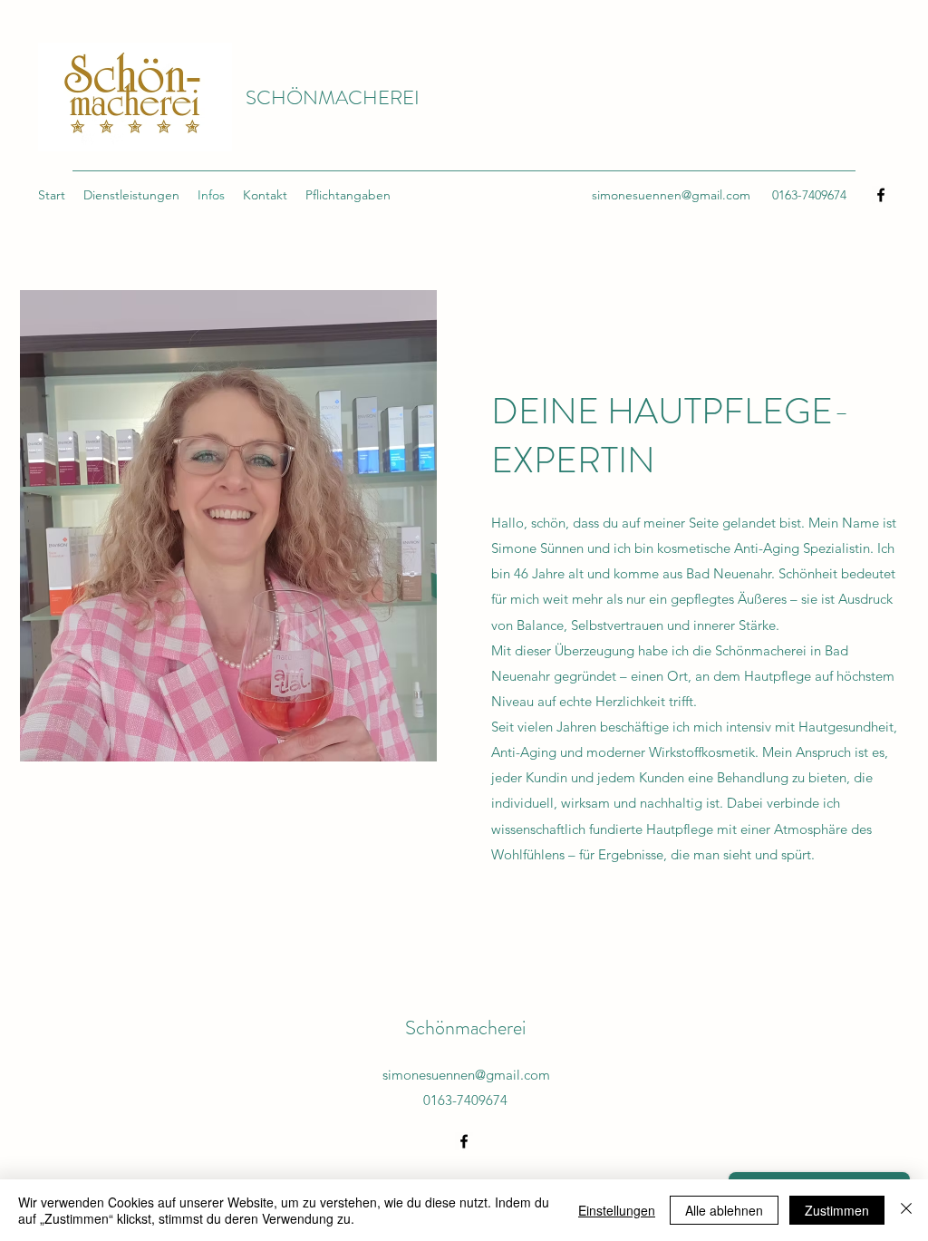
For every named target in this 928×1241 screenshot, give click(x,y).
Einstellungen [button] (616, 1210)
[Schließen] (906, 1210)
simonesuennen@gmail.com (671, 195)
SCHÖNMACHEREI (333, 97)
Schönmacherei (465, 1027)
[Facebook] (881, 195)
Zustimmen (837, 1210)
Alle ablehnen (724, 1210)
